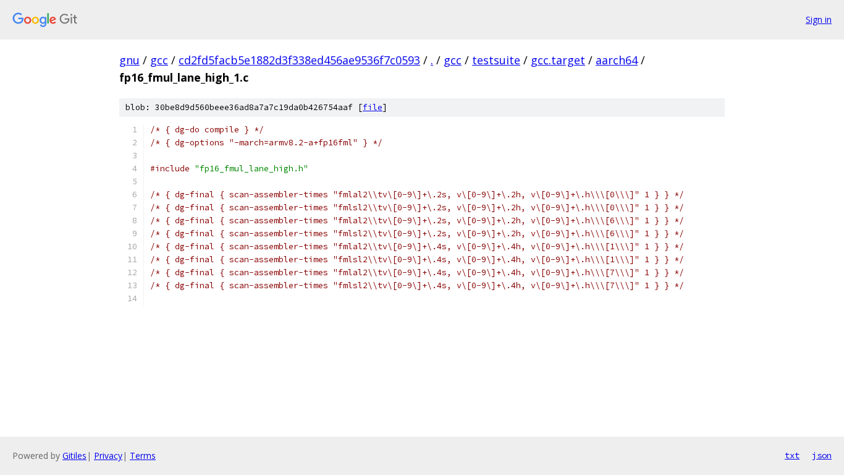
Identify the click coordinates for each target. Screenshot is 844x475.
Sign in (819, 19)
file (372, 107)
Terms (143, 455)
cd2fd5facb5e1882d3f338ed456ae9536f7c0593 (299, 60)
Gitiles (74, 455)
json (822, 455)
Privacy (108, 455)
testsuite (496, 60)
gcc (159, 60)
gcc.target (558, 60)
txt (792, 455)
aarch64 (617, 60)
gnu (129, 60)
